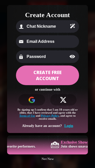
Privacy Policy (50, 115)
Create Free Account (47, 75)
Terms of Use (27, 115)
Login (68, 126)
